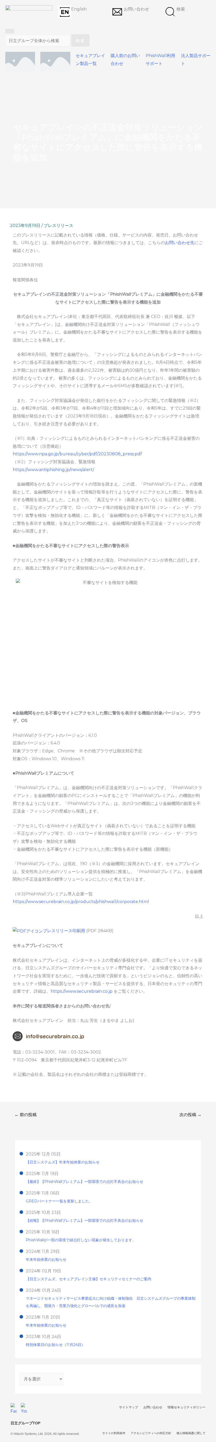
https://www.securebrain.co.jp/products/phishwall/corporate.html (81, 901)
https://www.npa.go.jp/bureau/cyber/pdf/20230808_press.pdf (77, 453)
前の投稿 (25, 1114)
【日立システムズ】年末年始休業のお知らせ (63, 1162)
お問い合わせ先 (179, 242)
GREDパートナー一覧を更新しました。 (59, 1201)
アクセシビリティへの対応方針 (151, 1433)
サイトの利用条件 (113, 1433)
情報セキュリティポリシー (186, 1407)
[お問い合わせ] (117, 11)
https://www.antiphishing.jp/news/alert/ (53, 469)
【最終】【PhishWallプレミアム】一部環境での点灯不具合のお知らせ (84, 1181)
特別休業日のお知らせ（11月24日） (55, 1344)
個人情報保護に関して (190, 1433)
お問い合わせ (136, 9)
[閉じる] (9, 31)
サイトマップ (128, 1407)
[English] (64, 11)
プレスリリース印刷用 (64, 930)
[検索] (169, 11)
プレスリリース (58, 225)
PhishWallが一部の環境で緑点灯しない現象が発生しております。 (81, 1240)
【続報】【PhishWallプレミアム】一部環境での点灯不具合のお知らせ (84, 1220)
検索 (180, 9)
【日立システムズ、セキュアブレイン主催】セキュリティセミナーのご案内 (88, 1279)
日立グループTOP (25, 1423)
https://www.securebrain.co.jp (81, 991)
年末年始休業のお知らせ (46, 1259)
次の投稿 (190, 1114)
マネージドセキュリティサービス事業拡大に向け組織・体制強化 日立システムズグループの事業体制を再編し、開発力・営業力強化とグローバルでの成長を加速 (110, 1302)
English (79, 9)
